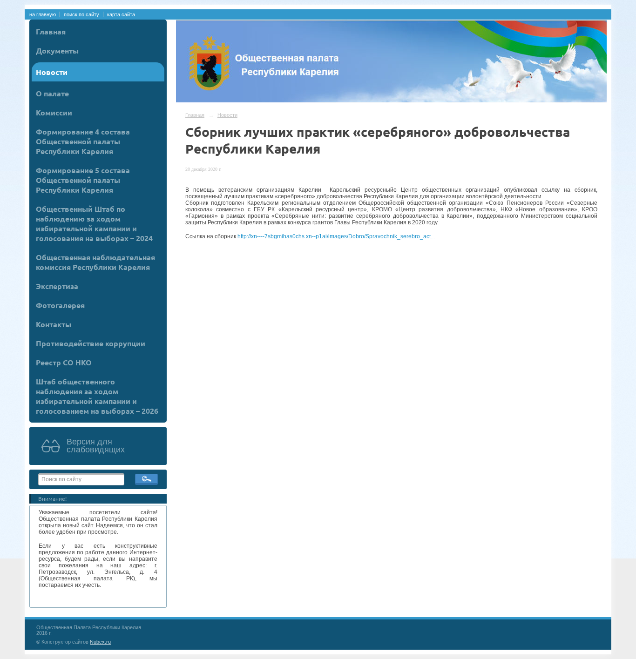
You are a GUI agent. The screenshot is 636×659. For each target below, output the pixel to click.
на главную (42, 14)
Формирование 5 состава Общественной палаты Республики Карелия (83, 180)
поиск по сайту (81, 14)
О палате (52, 93)
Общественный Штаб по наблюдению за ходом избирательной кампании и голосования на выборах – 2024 (94, 223)
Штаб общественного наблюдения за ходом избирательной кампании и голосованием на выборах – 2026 (97, 396)
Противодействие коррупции (90, 343)
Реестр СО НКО (64, 362)
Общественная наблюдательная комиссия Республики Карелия (95, 262)
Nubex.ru (100, 642)
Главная (51, 31)
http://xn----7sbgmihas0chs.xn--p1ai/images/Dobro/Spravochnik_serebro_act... (336, 236)
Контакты (53, 324)
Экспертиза (57, 286)
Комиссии (54, 112)
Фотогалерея (60, 305)
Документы (57, 50)
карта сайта (121, 14)
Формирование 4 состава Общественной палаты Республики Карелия (83, 141)
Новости (52, 72)
